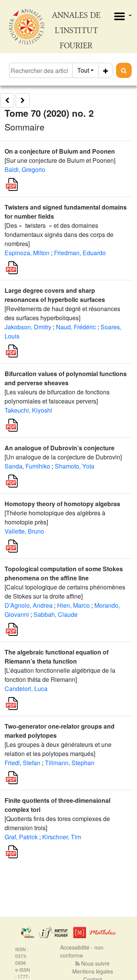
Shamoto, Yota (74, 466)
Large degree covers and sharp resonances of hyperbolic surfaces (55, 295)
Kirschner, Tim (61, 836)
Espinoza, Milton (27, 252)
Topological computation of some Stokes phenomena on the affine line (64, 573)
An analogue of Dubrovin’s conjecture (60, 447)
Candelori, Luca (26, 688)
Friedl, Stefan (22, 762)
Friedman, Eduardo (80, 252)
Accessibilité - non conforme (82, 951)
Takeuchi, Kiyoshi (28, 410)
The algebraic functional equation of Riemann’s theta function (56, 657)
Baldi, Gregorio (25, 169)
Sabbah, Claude (55, 614)
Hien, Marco (73, 605)
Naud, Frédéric (76, 326)
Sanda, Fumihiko (27, 466)
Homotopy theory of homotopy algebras (62, 503)
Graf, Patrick (21, 836)
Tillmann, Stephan (69, 762)
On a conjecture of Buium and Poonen (60, 151)
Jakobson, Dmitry (28, 326)
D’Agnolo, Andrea (29, 605)
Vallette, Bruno (24, 531)
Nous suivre (95, 963)
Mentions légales (92, 971)
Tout (83, 70)
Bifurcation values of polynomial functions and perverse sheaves (66, 378)
